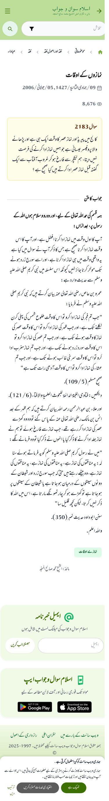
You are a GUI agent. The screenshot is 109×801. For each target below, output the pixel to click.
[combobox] (69, 28)
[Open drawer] (7, 11)
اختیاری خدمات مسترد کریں (38, 787)
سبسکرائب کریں (20, 645)
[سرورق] (100, 52)
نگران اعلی (49, 736)
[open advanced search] (31, 28)
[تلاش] (10, 29)
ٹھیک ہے (73, 787)
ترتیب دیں (11, 791)
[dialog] (52, 778)
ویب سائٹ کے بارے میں (79, 736)
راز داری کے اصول (23, 736)
